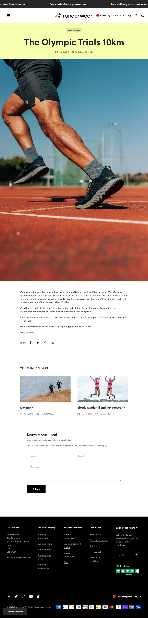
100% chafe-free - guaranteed (60, 4)
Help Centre (95, 534)
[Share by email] (53, 343)
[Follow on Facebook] (9, 596)
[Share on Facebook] (30, 343)
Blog (66, 562)
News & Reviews (74, 30)
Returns (93, 546)
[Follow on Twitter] (16, 596)
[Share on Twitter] (38, 343)
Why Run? (26, 407)
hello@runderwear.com (19, 557)
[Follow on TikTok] (38, 596)
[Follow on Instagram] (24, 596)
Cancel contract (15, 611)
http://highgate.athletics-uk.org (75, 326)
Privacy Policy (78, 445)
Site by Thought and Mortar (39, 607)
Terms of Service (95, 445)
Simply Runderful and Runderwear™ (101, 407)
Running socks (45, 543)
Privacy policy (97, 551)
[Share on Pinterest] (45, 343)
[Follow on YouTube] (31, 596)
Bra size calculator (99, 540)
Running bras (44, 549)
